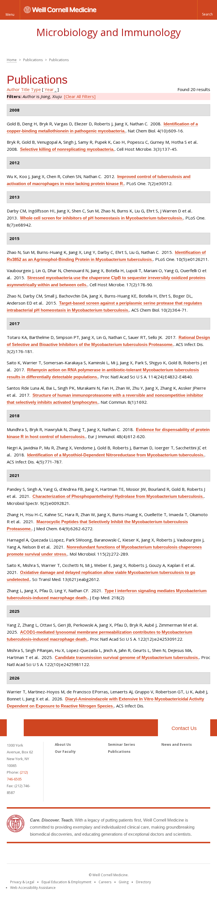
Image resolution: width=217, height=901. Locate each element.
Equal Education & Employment (66, 882)
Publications (119, 751)
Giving (124, 882)
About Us (63, 744)
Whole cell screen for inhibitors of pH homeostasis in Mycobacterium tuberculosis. (101, 218)
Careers (105, 882)
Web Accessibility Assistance (33, 887)
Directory (143, 882)
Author (13, 89)
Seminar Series (121, 744)
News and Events (176, 744)
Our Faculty (65, 751)
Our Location (15, 727)
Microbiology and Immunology (108, 32)
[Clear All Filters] (80, 96)
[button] (207, 10)
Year (49, 89)
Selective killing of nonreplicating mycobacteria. (67, 149)
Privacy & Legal (22, 882)
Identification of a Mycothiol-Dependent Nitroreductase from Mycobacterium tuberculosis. (115, 454)
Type (36, 89)
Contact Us (184, 728)
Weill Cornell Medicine (108, 854)
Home (12, 59)
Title (25, 89)
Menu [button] (10, 14)
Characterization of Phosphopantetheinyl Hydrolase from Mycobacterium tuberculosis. (118, 496)
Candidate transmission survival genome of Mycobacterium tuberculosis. (127, 657)
